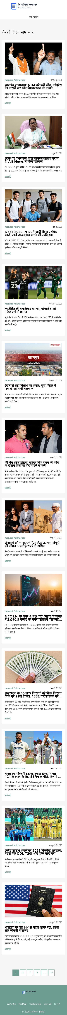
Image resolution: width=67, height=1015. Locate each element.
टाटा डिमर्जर (33, 16)
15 (51, 972)
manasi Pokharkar (15, 79)
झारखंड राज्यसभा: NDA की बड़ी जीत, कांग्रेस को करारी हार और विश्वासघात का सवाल (33, 86)
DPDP (57, 1004)
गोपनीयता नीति (35, 1004)
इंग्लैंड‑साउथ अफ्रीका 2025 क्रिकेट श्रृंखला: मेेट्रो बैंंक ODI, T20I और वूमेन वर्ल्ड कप (33, 852)
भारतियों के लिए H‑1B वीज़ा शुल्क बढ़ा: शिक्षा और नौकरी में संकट (32, 929)
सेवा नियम (22, 1004)
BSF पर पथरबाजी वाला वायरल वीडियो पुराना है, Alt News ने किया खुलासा (32, 160)
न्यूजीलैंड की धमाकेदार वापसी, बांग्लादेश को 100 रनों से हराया (30, 310)
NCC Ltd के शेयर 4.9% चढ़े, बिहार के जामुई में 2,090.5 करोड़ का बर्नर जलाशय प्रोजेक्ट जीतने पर (33, 618)
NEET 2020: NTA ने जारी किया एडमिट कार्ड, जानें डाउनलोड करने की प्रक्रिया (31, 233)
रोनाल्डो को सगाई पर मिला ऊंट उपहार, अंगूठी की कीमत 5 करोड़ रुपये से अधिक (32, 544)
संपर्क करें (47, 1004)
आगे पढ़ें (8, 103)
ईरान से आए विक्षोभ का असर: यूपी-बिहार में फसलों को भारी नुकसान (30, 387)
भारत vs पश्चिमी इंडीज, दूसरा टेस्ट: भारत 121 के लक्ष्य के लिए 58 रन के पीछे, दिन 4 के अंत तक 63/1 (33, 775)
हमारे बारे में (11, 1004)
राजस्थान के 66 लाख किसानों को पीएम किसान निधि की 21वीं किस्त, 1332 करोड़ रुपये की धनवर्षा (33, 695)
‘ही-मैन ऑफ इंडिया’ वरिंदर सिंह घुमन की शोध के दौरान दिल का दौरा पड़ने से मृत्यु (32, 464)
